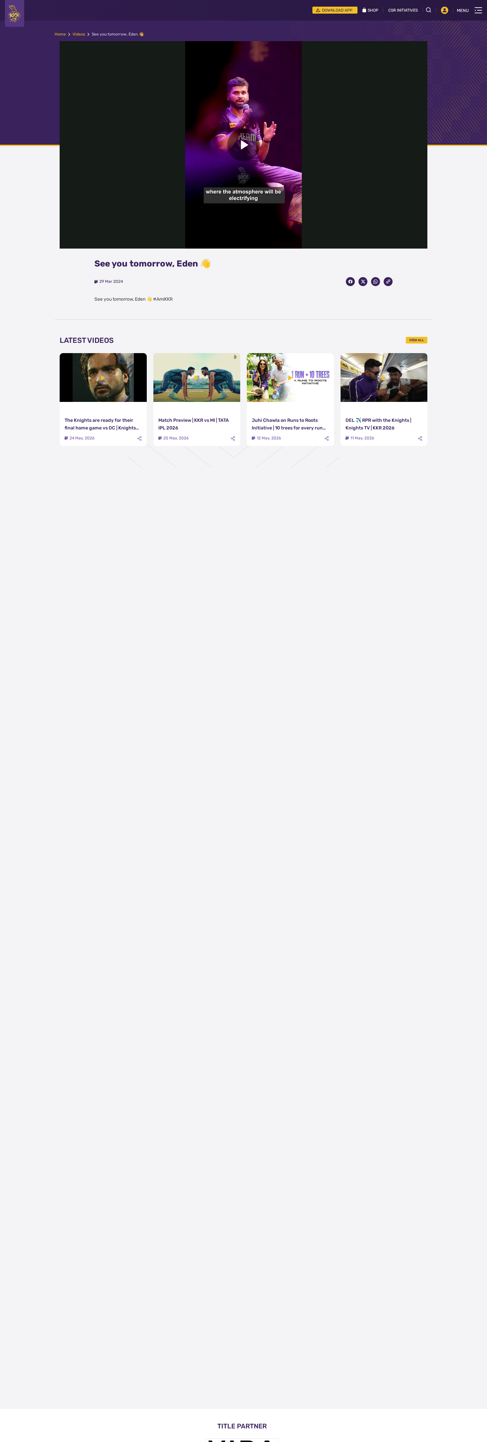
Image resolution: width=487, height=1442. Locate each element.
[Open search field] (431, 10)
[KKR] (14, 13)
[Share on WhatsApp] (375, 281)
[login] (444, 10)
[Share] (139, 438)
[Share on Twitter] (362, 281)
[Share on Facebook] (350, 281)
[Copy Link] (388, 281)
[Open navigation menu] (478, 10)
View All (416, 340)
